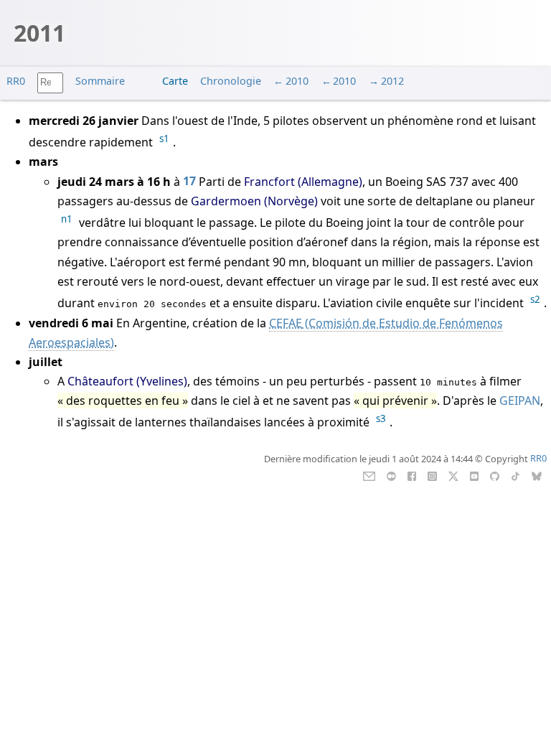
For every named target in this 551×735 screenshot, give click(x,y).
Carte (175, 81)
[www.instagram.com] (432, 474)
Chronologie (230, 81)
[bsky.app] (537, 474)
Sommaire (100, 81)
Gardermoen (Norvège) (254, 201)
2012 (392, 81)
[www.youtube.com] (473, 474)
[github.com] (494, 474)
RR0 (15, 81)
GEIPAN (519, 400)
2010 (297, 81)
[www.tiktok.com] (515, 474)
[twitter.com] (454, 474)
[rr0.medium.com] (391, 474)
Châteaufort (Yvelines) (127, 381)
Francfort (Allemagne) (303, 181)
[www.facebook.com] (411, 474)
